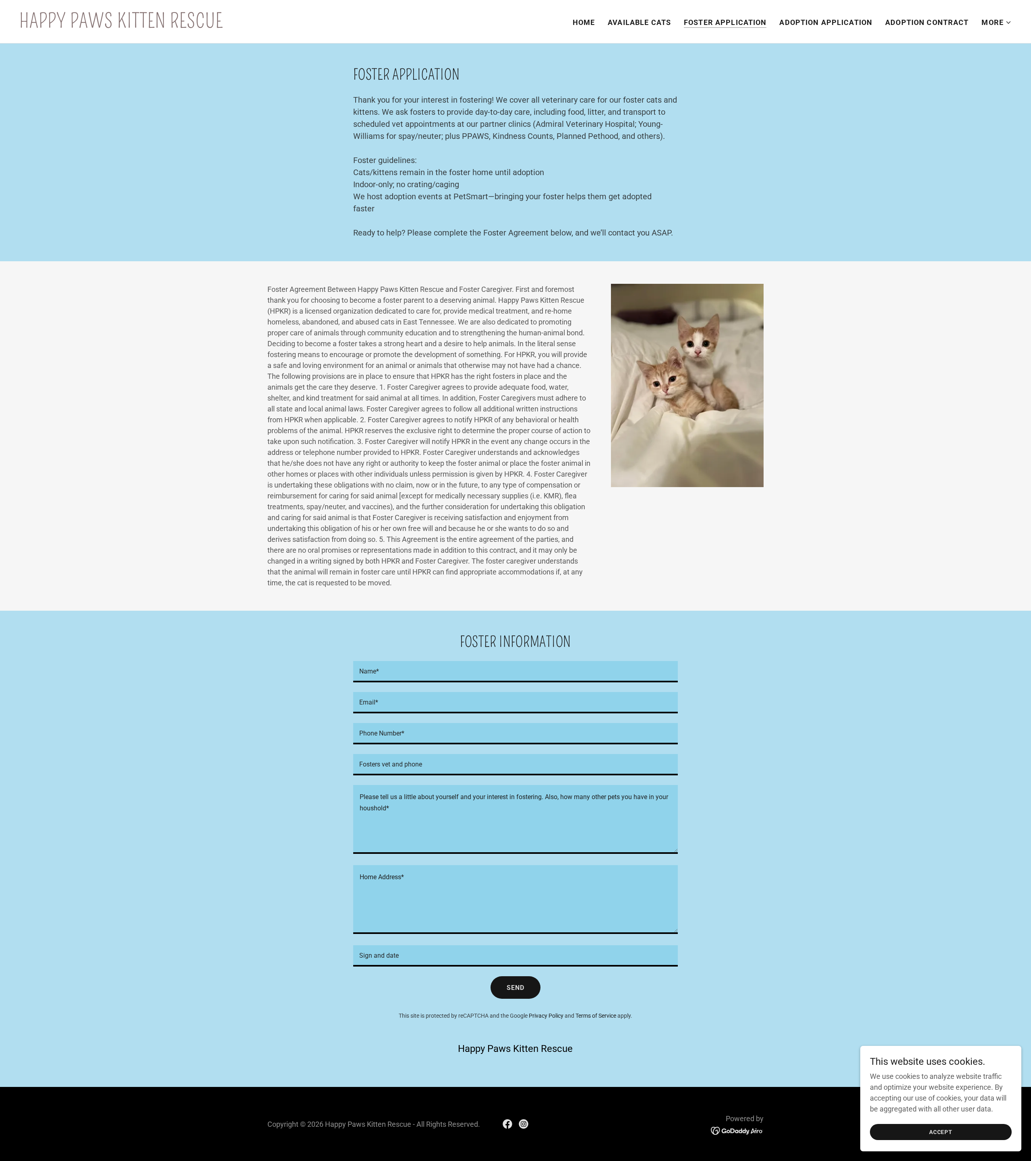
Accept (940, 1132)
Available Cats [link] (639, 22)
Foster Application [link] (725, 22)
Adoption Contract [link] (927, 22)
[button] (996, 22)
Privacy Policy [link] (546, 1015)
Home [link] (584, 22)
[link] (121, 25)
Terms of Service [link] (596, 1015)
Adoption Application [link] (825, 22)
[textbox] (515, 671)
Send (515, 988)
